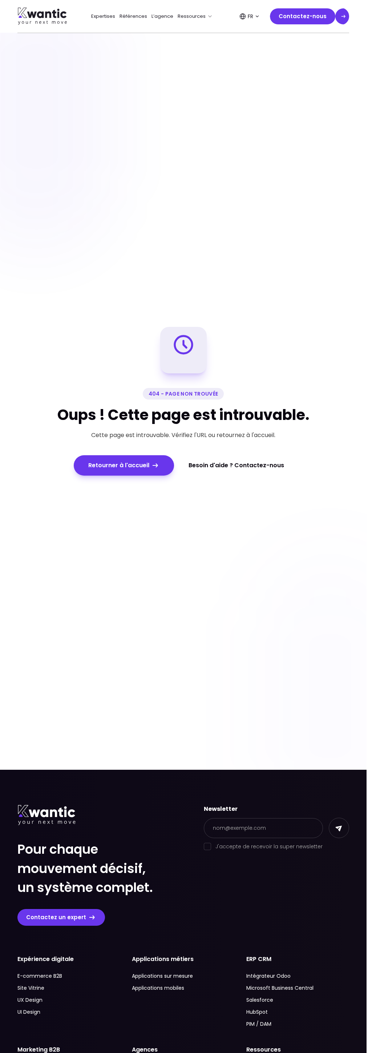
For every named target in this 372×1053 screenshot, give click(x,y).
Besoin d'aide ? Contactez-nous (236, 465)
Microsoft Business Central (280, 988)
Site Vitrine (30, 988)
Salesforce (259, 1000)
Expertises (103, 16)
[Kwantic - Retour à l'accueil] (42, 16)
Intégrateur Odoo (268, 976)
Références (133, 16)
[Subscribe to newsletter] (339, 828)
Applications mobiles (158, 988)
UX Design (30, 1000)
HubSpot (257, 1012)
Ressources (192, 16)
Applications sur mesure (162, 976)
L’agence (162, 16)
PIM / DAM (258, 1024)
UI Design (28, 1012)
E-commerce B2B (39, 976)
